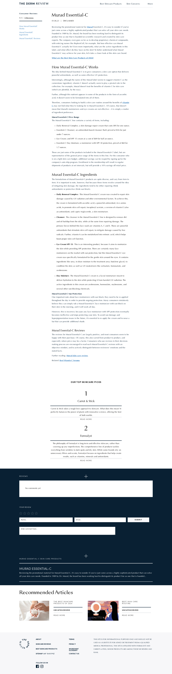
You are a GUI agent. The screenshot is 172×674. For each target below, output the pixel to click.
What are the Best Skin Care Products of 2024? (73, 58)
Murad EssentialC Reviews (29, 39)
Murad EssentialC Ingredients (26, 34)
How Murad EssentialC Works (28, 28)
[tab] (86, 476)
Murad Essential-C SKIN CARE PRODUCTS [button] (40, 559)
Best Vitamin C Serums (70, 361)
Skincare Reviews (43, 644)
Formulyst (86, 436)
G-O (49, 654)
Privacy (72, 644)
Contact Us (74, 654)
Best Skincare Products (111, 4)
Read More (86, 419)
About (38, 639)
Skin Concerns (133, 4)
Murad (90, 27)
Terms (71, 639)
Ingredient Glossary (74, 649)
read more (59, 615)
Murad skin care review (77, 356)
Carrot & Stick (86, 401)
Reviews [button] (23, 476)
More (150, 4)
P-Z (52, 654)
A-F (45, 654)
